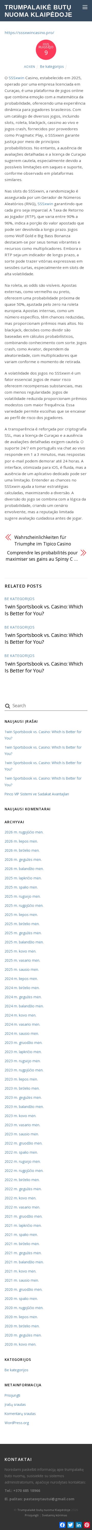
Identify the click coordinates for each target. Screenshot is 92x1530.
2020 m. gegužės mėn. (23, 1335)
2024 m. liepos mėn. (21, 978)
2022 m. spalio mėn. (21, 1152)
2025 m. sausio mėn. (22, 969)
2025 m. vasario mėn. (22, 960)
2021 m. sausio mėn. (22, 1280)
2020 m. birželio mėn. (22, 1326)
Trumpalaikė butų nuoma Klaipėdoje (43, 1510)
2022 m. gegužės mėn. (23, 1188)
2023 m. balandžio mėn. (24, 1106)
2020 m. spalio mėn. (21, 1298)
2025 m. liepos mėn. (21, 914)
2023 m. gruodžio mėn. (23, 1042)
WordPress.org (17, 1422)
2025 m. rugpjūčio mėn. (24, 905)
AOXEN (29, 67)
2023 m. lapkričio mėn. (23, 1051)
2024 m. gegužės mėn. (23, 996)
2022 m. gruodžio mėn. (23, 1143)
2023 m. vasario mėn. (22, 1124)
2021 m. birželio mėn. (22, 1243)
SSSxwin (16, 77)
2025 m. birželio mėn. (22, 923)
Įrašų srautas (15, 1404)
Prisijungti (12, 1395)
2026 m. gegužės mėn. (23, 859)
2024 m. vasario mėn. (22, 1024)
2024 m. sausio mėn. (22, 1033)
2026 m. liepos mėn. (21, 841)
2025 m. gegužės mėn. (23, 932)
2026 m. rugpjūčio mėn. (24, 832)
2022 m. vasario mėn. (22, 1207)
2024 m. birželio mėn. (22, 987)
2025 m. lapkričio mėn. (23, 878)
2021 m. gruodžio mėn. (23, 1216)
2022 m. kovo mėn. (20, 1198)
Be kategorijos (52, 66)
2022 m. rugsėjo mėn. (23, 1161)
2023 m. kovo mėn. (20, 1115)
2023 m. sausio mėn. (22, 1134)
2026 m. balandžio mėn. (24, 868)
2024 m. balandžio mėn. (24, 1006)
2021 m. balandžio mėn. (24, 1262)
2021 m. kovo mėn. (20, 1271)
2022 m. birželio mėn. (22, 1179)
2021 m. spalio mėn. (21, 1234)
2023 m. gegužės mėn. (23, 1097)
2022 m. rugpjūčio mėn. (24, 1170)
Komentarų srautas (20, 1413)
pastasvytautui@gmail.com (49, 1498)
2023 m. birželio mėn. (22, 1088)
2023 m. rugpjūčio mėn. (24, 1070)
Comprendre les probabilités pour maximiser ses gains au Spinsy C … (42, 556)
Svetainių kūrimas (54, 1515)
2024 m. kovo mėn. (20, 1015)
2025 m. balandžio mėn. (24, 942)
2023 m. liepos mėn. (21, 1079)
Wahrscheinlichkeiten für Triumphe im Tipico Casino (42, 540)
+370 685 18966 (26, 1490)
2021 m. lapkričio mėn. (23, 1225)
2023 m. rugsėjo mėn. (23, 1060)
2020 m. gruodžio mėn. (23, 1289)
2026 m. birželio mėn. (22, 850)
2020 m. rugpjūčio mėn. (24, 1307)
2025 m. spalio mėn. (21, 887)
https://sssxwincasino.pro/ (29, 32)
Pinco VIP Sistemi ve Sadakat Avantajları (37, 794)
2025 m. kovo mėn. (20, 951)
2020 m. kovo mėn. (20, 1344)
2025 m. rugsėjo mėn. (23, 896)
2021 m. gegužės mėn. (23, 1252)
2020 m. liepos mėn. (21, 1316)
